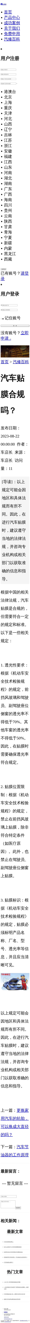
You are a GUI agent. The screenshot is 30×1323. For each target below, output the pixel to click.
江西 (8, 162)
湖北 (8, 178)
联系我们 (6, 1312)
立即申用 (3, 269)
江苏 (8, 140)
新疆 (8, 243)
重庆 (8, 108)
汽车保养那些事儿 (8, 1241)
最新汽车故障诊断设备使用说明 (12, 1299)
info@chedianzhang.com (8, 1318)
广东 (8, 189)
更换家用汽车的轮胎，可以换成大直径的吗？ (15, 1257)
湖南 (8, 183)
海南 (8, 199)
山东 (8, 167)
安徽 (8, 151)
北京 (8, 97)
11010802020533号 (7, 1321)
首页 (5, 362)
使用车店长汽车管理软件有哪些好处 (13, 1252)
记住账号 (12, 318)
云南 (8, 216)
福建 (8, 156)
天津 (8, 113)
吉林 (8, 135)
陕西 (8, 221)
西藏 (8, 259)
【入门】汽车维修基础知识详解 (12, 1282)
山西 (8, 124)
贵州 (8, 210)
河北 (8, 118)
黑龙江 (10, 253)
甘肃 (8, 226)
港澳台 (10, 91)
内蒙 (8, 248)
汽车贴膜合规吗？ (8, 1262)
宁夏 (8, 237)
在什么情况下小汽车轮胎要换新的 (13, 1247)
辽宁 (8, 129)
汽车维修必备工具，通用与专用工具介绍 (14, 1294)
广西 (8, 194)
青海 (8, 232)
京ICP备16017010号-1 (24, 1320)
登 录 (15, 325)
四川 (8, 205)
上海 (8, 102)
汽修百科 (21, 362)
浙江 (8, 145)
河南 (8, 172)
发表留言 (18, 1207)
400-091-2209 (6, 1317)
